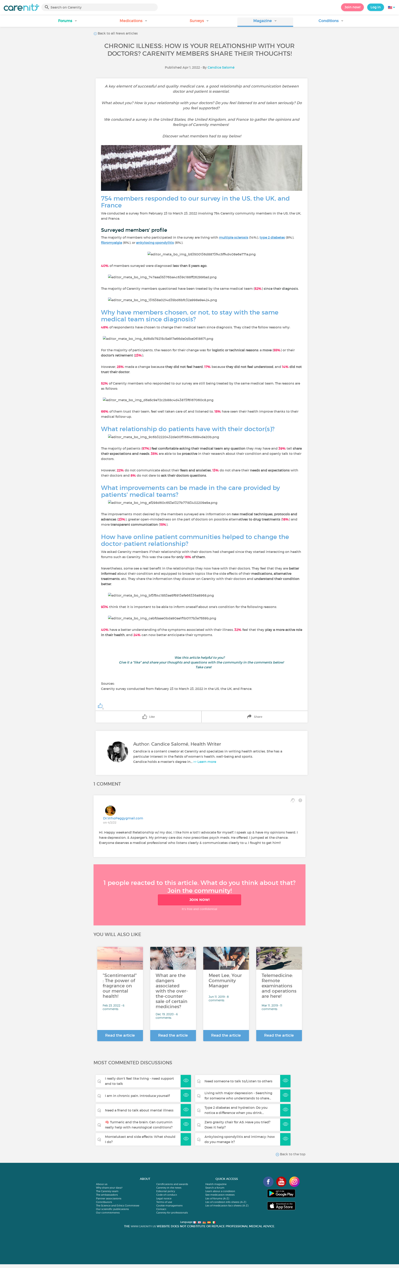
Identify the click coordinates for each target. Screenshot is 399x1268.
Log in (376, 7)
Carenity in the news (168, 1187)
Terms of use (164, 1202)
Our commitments (108, 1212)
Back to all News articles (117, 33)
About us (101, 1184)
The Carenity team (107, 1191)
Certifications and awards (172, 1184)
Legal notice (163, 1198)
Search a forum (214, 1187)
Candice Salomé (221, 67)
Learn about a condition (220, 1191)
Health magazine (216, 1184)
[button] (68, 22)
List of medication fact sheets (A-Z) (226, 1205)
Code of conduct (166, 1194)
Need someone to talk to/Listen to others (238, 1081)
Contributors (104, 1202)
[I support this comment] (292, 800)
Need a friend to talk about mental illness (139, 1110)
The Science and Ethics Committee (117, 1205)
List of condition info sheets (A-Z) (225, 1202)
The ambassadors (107, 1194)
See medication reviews (220, 1194)
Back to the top (292, 1154)
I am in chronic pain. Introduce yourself (137, 1096)
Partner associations (108, 1198)
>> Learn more (204, 762)
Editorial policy (165, 1191)
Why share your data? (109, 1187)
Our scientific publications (112, 1209)
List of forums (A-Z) (217, 1198)
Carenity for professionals (172, 1212)
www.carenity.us (143, 1226)
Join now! (352, 7)
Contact (161, 1209)
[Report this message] (300, 800)
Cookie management (169, 1205)
